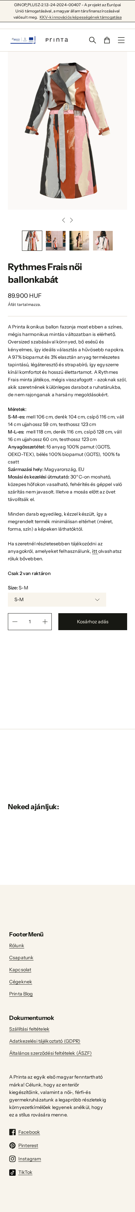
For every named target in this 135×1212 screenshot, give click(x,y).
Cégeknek (20, 982)
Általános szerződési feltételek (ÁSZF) (50, 1053)
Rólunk (16, 945)
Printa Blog (21, 994)
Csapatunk (21, 958)
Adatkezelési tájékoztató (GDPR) (44, 1041)
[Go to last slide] (64, 220)
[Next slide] (71, 220)
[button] (32, 241)
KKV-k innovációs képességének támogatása (81, 17)
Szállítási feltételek (29, 1029)
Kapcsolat (20, 970)
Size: (18, 588)
